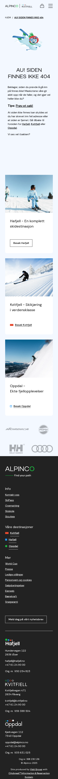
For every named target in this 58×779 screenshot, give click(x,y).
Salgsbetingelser (14, 585)
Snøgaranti (11, 602)
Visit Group (36, 769)
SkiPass (9, 500)
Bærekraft (11, 596)
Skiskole (9, 511)
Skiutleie (10, 516)
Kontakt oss (12, 494)
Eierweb (9, 591)
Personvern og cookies (18, 580)
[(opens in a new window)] (17, 429)
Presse (9, 569)
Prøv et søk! (24, 106)
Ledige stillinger (14, 574)
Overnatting (12, 505)
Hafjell (26, 124)
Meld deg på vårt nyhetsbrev (26, 619)
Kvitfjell (35, 124)
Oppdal (12, 128)
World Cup (11, 563)
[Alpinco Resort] (11, 6)
